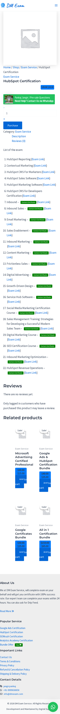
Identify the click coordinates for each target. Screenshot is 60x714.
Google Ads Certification (12, 628)
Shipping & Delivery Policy (13, 673)
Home (7, 67)
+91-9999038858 (11, 690)
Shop (16, 67)
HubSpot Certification (11, 632)
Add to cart (21, 482)
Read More (6, 611)
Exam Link (38, 159)
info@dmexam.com (13, 693)
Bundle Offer (10, 644)
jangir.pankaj (10, 686)
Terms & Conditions (10, 661)
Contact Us (6, 657)
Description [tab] (19, 136)
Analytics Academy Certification (16, 640)
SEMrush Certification (11, 636)
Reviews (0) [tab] (19, 141)
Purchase (13, 125)
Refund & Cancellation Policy (15, 669)
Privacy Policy (7, 665)
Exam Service (29, 67)
